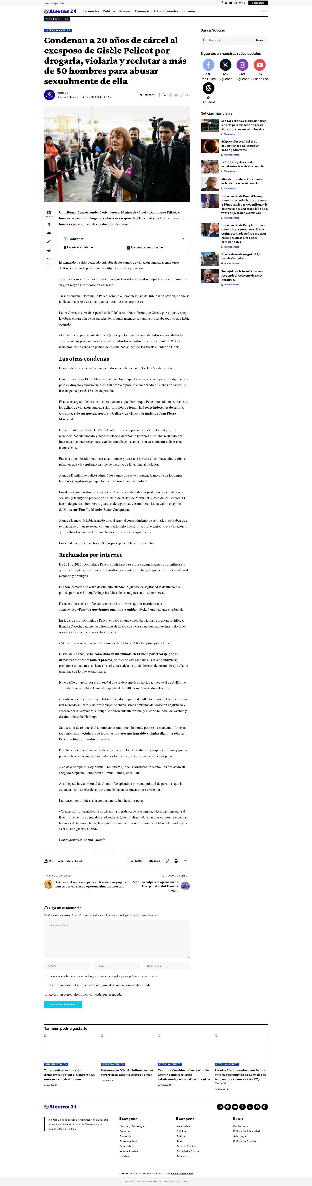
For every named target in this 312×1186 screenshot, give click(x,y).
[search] (256, 11)
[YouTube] (230, 3)
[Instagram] (235, 3)
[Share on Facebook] (159, 95)
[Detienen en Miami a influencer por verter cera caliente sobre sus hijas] (127, 1050)
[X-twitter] (250, 1107)
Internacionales (58, 30)
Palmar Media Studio (182, 1173)
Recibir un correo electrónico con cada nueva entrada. (85, 994)
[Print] (49, 250)
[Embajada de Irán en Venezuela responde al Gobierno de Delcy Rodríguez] (210, 276)
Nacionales (229, 134)
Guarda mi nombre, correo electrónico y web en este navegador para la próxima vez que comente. (104, 976)
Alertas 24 (62, 93)
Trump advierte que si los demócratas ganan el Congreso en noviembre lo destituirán (69, 1074)
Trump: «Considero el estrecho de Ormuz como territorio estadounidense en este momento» (184, 1074)
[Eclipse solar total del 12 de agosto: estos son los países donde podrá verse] (210, 146)
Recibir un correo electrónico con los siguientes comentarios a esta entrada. (100, 985)
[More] (187, 95)
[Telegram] (239, 3)
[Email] (176, 95)
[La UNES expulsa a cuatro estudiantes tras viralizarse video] (210, 166)
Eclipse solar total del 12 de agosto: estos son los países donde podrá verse (240, 146)
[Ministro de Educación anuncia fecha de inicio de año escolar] (210, 184)
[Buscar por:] (229, 40)
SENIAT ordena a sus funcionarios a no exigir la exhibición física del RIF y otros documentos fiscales (243, 125)
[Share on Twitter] (164, 95)
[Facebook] (222, 3)
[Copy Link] (181, 95)
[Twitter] (226, 3)
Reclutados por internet (147, 247)
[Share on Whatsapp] (170, 95)
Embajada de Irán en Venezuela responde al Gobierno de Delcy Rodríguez (242, 275)
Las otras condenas (80, 247)
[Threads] (209, 93)
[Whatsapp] (220, 1107)
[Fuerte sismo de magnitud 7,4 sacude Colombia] (210, 259)
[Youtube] (259, 70)
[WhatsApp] (244, 3)
